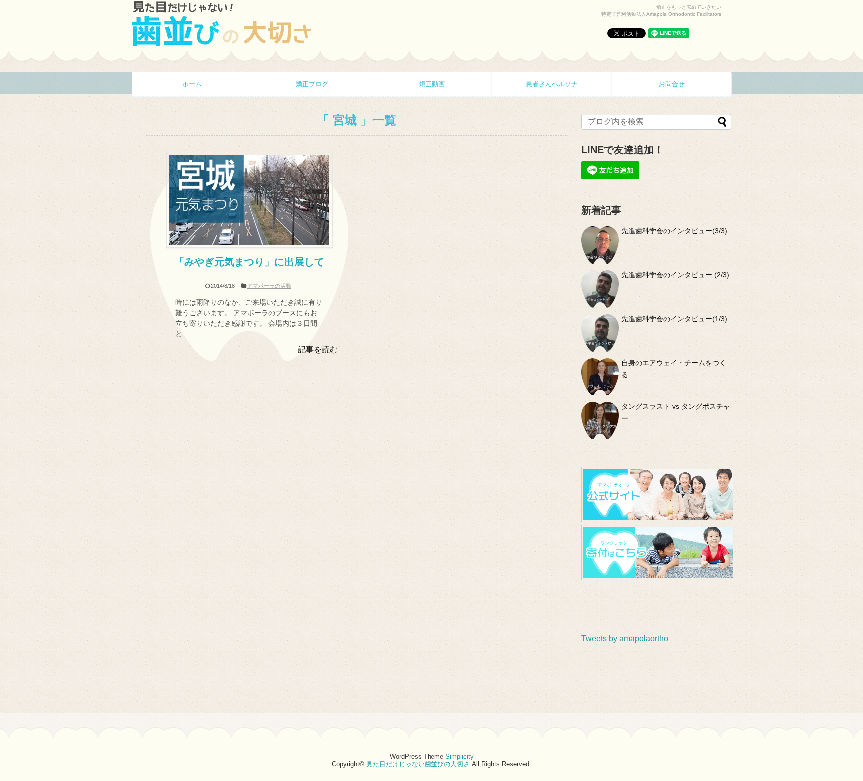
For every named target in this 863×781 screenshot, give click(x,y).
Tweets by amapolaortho (624, 638)
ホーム (192, 84)
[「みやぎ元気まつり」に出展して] (249, 245)
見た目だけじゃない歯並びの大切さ (418, 764)
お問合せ (672, 84)
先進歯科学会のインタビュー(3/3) (674, 231)
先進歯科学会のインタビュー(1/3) (674, 319)
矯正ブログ (312, 84)
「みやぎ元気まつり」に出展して (249, 261)
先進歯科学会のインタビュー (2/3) (675, 275)
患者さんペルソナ (552, 84)
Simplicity (459, 756)
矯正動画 (432, 84)
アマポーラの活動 (269, 286)
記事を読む (318, 349)
